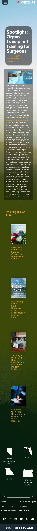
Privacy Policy (24, 511)
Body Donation (7, 506)
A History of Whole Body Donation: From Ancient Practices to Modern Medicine (17, 362)
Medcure (9, 58)
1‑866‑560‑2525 (23, 527)
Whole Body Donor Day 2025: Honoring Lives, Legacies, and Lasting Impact (18, 309)
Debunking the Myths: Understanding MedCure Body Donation (18, 415)
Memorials (23, 506)
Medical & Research (9, 511)
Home (3, 502)
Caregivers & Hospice (27, 502)
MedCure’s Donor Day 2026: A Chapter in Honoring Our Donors (18, 253)
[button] (5, 3)
